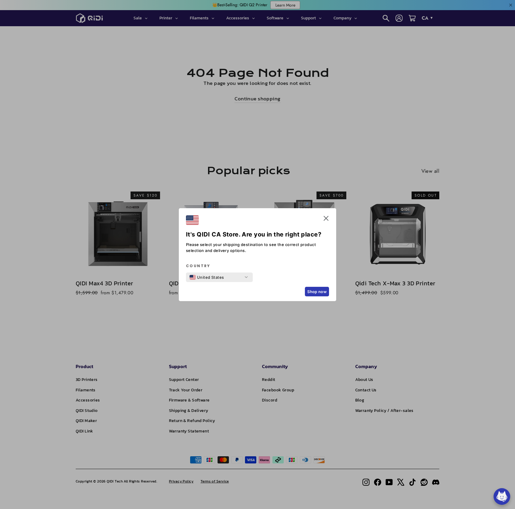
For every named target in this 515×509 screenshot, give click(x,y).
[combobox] (207, 277)
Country (198, 266)
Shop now (317, 291)
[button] (326, 219)
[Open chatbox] (502, 496)
